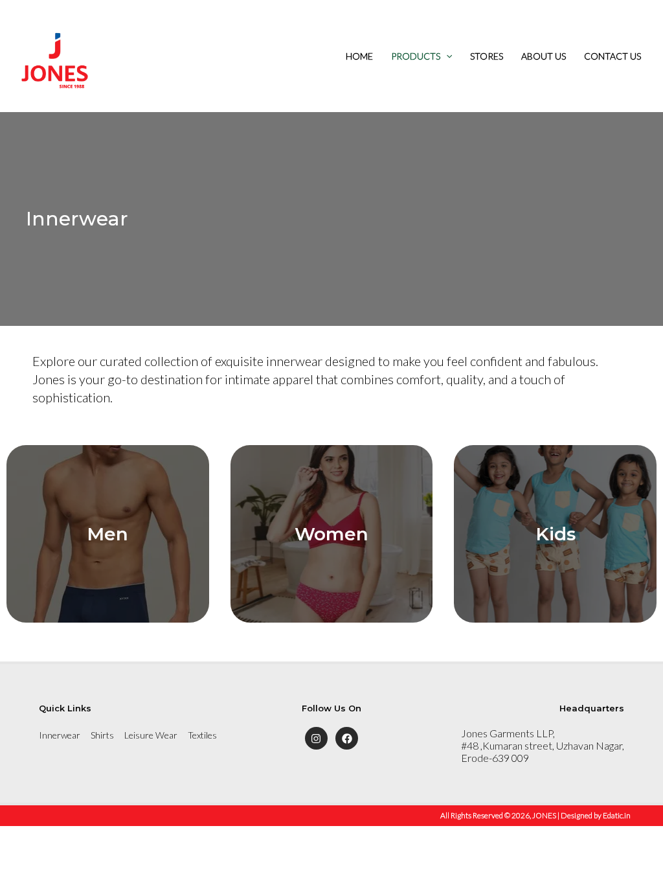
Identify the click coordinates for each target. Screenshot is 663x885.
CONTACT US (612, 56)
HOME (359, 56)
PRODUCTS (415, 56)
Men (107, 534)
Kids (555, 534)
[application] (446, 56)
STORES (486, 56)
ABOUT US (543, 56)
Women (331, 534)
